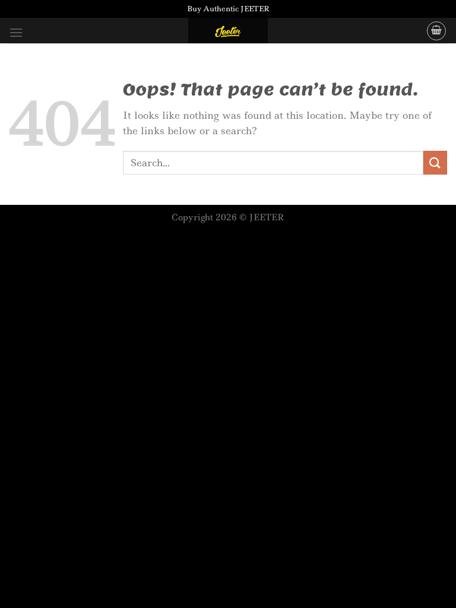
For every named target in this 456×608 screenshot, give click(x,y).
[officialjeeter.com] (228, 30)
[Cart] (436, 30)
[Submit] (435, 162)
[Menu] (16, 32)
